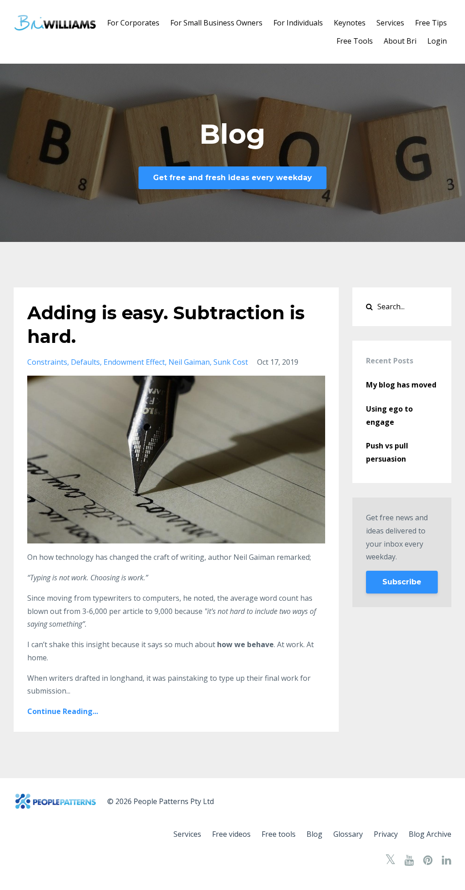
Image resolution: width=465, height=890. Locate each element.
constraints (47, 362)
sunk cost (230, 362)
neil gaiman (189, 362)
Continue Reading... (62, 711)
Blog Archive (430, 834)
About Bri (400, 41)
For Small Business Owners (216, 23)
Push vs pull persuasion (387, 452)
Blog (314, 834)
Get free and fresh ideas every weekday (232, 177)
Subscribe (401, 582)
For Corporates (133, 23)
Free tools (279, 834)
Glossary (348, 834)
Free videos (231, 834)
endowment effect (134, 362)
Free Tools (354, 41)
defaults (85, 362)
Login (437, 41)
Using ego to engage (389, 415)
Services (390, 23)
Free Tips (431, 23)
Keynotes (350, 23)
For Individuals (298, 23)
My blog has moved (401, 385)
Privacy (386, 834)
